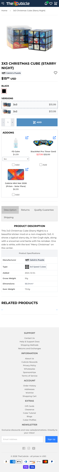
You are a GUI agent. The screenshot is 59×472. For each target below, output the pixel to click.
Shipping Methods (29, 345)
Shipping (8, 217)
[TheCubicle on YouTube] (33, 449)
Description (10, 209)
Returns (25, 209)
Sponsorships (29, 372)
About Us (29, 358)
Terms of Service (29, 376)
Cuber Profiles (29, 420)
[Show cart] (55, 3)
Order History (29, 385)
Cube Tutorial (29, 413)
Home (4, 10)
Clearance (29, 409)
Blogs (29, 416)
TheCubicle (23, 456)
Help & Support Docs (30, 341)
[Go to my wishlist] (50, 3)
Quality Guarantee (44, 209)
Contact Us (29, 338)
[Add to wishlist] (56, 73)
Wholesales (29, 369)
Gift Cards (29, 406)
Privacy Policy (29, 365)
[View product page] (27, 138)
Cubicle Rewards (29, 362)
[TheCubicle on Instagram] (28, 449)
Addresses (29, 389)
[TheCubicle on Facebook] (23, 449)
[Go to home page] (18, 3)
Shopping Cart (29, 396)
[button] (4, 91)
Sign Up (51, 439)
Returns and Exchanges (29, 348)
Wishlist (30, 393)
